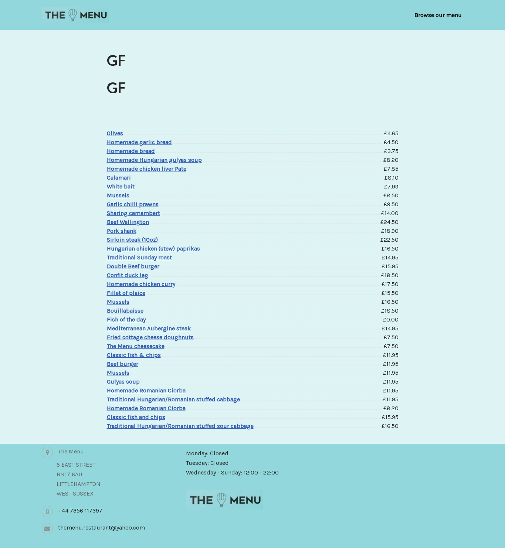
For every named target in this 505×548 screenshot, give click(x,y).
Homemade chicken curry (141, 283)
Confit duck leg (127, 275)
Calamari (119, 177)
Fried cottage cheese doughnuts (150, 337)
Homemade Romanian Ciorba (146, 390)
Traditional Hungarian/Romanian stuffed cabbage (173, 399)
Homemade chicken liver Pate (146, 168)
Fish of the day (126, 319)
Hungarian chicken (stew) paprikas (153, 248)
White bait (121, 186)
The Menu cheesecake (136, 346)
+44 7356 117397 (80, 510)
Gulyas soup (123, 381)
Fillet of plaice (126, 292)
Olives (115, 133)
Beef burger (122, 363)
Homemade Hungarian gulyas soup (154, 159)
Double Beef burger (133, 266)
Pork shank (121, 230)
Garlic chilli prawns (133, 204)
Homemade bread (131, 150)
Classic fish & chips (134, 354)
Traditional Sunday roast (139, 257)
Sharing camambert (133, 213)
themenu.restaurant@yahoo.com (101, 527)
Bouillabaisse (125, 310)
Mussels (118, 195)
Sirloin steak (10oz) (132, 239)
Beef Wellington (128, 221)
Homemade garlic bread (139, 142)
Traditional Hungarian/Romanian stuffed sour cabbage (180, 425)
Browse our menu (438, 14)
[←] (75, 15)
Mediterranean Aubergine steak (149, 328)
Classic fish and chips (136, 417)
